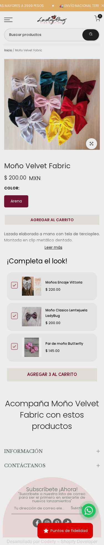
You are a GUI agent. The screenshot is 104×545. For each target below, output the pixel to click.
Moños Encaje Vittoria (63, 282)
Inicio (8, 50)
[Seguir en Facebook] (37, 523)
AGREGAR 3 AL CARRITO (52, 375)
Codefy (49, 541)
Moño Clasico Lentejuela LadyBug (66, 313)
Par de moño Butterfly (64, 343)
